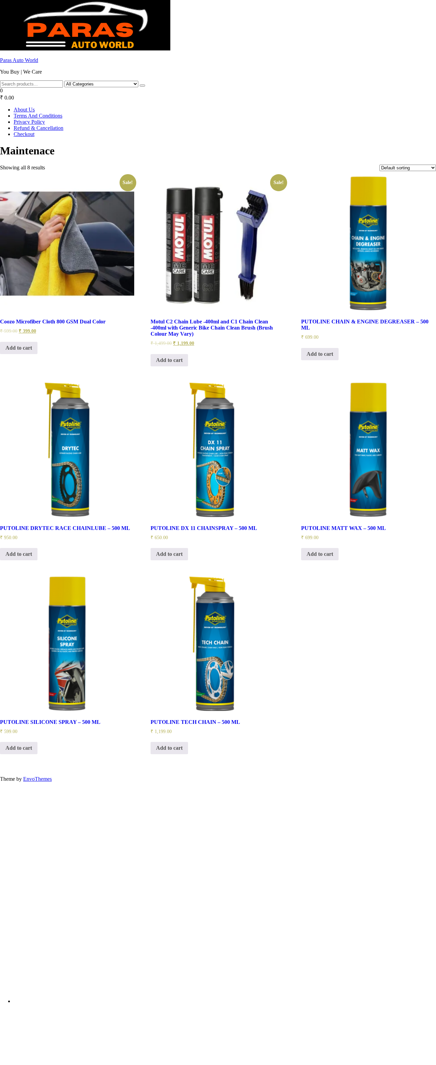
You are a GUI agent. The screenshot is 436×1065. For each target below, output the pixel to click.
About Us (24, 109)
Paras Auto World (19, 60)
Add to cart (18, 348)
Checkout (24, 134)
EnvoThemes (37, 779)
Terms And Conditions (38, 116)
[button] (218, 94)
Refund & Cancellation (38, 128)
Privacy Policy (29, 122)
